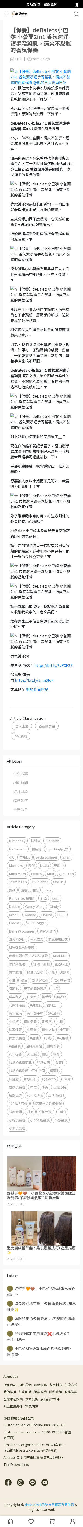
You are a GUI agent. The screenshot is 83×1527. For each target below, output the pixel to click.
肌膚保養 (53, 1045)
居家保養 (15, 1029)
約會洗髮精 (47, 931)
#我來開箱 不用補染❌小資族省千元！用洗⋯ (38, 1336)
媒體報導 (20, 800)
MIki (50, 873)
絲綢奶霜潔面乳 (20, 1062)
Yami (55, 898)
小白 (12, 980)
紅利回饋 (25, 1392)
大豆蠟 (32, 1054)
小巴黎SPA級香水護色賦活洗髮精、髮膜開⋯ (40, 1351)
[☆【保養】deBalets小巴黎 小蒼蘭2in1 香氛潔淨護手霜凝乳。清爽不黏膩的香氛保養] (41, 76)
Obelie (58, 881)
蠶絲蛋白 (53, 1004)
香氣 (30, 1111)
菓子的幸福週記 (35, 988)
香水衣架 (36, 939)
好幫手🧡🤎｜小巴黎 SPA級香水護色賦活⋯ (41, 1291)
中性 (33, 1086)
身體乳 (14, 988)
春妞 (35, 890)
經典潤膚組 (34, 1045)
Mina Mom (17, 873)
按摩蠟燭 (15, 1111)
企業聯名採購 (13, 1399)
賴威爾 (36, 849)
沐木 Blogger (36, 922)
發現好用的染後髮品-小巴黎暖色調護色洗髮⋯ (41, 1321)
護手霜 (46, 996)
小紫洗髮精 (17, 1128)
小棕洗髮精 (17, 1119)
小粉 (59, 1021)
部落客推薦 (40, 980)
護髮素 (64, 972)
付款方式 (70, 1384)
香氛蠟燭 (15, 972)
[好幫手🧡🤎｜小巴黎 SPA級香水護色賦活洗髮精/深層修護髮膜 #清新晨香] (41, 1173)
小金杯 (14, 1021)
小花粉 (64, 1029)
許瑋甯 (66, 1078)
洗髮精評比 (17, 939)
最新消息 (20, 809)
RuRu (61, 914)
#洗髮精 (62, 1037)
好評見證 (20, 791)
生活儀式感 (56, 1095)
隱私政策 (55, 1392)
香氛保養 (15, 1054)
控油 (24, 980)
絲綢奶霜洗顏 (18, 1070)
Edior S (36, 873)
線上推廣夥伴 (13, 1406)
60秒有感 (43, 1062)
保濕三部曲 (41, 963)
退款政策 (40, 1392)
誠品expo (49, 1078)
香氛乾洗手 (47, 1111)
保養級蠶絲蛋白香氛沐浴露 (28, 955)
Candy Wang (35, 906)
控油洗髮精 (35, 972)
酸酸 (31, 865)
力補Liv (24, 857)
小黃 (45, 1086)
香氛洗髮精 (17, 1086)
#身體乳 (36, 1004)
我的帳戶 (9, 1392)
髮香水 (61, 996)
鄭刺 (12, 890)
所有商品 (9, 1384)
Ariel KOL (60, 955)
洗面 (42, 1070)
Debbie (14, 906)
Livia (47, 890)
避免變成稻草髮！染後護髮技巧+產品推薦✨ (41, 1306)
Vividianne (40, 881)
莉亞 (43, 898)
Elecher (15, 922)
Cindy (54, 906)
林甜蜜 (35, 840)
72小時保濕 (61, 980)
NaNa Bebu (18, 849)
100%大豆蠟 (18, 1103)
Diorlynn (52, 840)
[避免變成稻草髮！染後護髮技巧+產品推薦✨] (41, 1228)
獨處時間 (20, 782)
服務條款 (70, 1392)
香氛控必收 (35, 1095)
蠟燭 (45, 1054)
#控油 (34, 1037)
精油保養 (30, 1021)
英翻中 (59, 865)
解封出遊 (15, 1095)
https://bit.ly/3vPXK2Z (53, 665)
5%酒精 (21, 736)
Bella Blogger (46, 857)
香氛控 (46, 1021)
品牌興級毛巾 (18, 963)
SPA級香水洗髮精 (21, 947)
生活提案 (20, 773)
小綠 (51, 972)
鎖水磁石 (30, 1078)
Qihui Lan (66, 873)
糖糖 (24, 890)
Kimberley (17, 840)
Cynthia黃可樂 (57, 849)
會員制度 (55, 1384)
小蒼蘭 (32, 1029)
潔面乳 (55, 1070)
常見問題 (31, 1406)
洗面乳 (60, 1062)
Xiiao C (14, 914)
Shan (66, 857)
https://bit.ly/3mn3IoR (34, 680)
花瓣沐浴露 (17, 1004)
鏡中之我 (48, 1029)
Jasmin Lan (18, 881)
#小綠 (48, 1037)
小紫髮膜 (61, 1119)
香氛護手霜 (47, 725)
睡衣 (63, 1111)
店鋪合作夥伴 (50, 1399)
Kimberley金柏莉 (22, 898)
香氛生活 (21, 725)
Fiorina (46, 914)
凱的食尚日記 (37, 689)
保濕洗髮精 (17, 1037)
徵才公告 (31, 1399)
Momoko (16, 865)
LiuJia (44, 865)
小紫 (54, 988)
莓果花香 (15, 996)
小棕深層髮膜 (40, 1119)
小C (11, 857)
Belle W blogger (21, 931)
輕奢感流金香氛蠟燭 (47, 1103)
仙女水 (32, 996)
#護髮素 (15, 1045)
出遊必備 (59, 1086)
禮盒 (56, 1054)
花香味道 (61, 963)
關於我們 (25, 1384)
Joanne (30, 914)
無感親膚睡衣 (58, 939)
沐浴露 (14, 1078)
